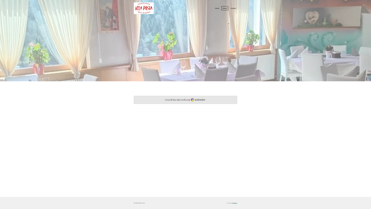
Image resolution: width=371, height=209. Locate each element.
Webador (234, 203)
